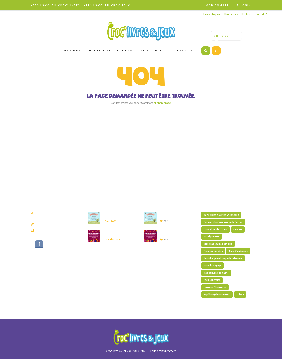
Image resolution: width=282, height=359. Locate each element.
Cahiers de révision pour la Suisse (223, 222)
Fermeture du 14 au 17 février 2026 (120, 233)
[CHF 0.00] (216, 50)
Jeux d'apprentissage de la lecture (223, 258)
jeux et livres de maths (216, 272)
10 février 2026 (111, 239)
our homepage (162, 102)
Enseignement (212, 236)
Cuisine (237, 229)
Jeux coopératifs (213, 250)
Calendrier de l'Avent (215, 229)
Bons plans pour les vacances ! (221, 214)
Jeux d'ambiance (238, 250)
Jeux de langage (212, 265)
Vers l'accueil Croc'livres (55, 5)
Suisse (240, 294)
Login (246, 5)
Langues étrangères (215, 287)
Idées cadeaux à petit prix (218, 243)
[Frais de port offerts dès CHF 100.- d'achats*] (141, 31)
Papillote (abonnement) (217, 294)
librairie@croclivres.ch (49, 230)
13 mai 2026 (109, 221)
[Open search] (205, 50)
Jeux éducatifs (212, 279)
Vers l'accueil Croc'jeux (107, 5)
